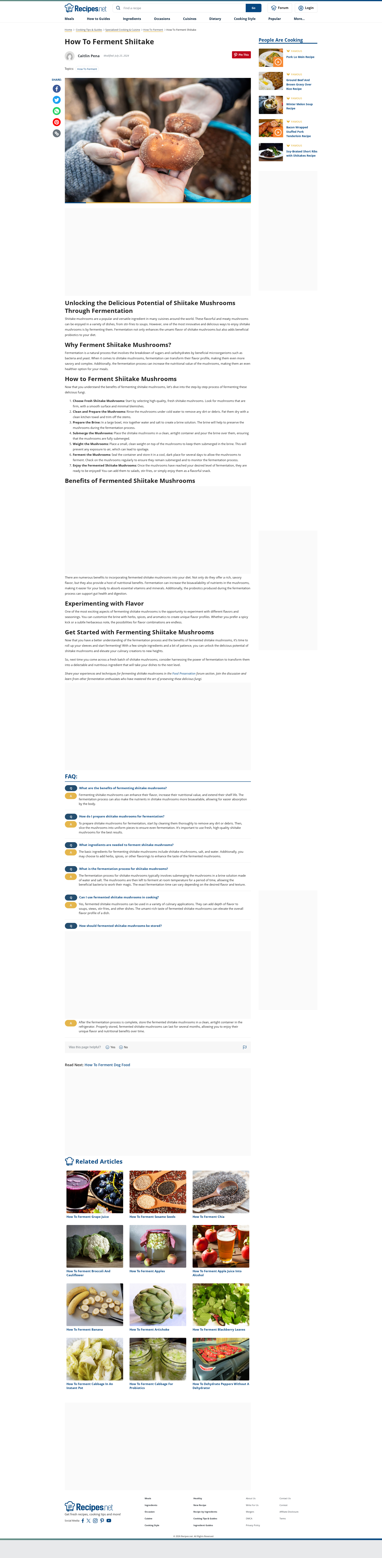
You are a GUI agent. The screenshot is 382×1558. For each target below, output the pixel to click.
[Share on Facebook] (57, 89)
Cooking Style (152, 1525)
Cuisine (148, 1518)
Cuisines (189, 19)
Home (68, 29)
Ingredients (132, 19)
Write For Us (252, 1505)
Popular (274, 19)
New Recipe (199, 1505)
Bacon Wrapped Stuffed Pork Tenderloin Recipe (298, 131)
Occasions (162, 19)
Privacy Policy (253, 1525)
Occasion (150, 1511)
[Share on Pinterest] (241, 54)
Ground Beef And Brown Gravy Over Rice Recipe (298, 84)
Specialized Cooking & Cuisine (122, 29)
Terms (283, 1518)
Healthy (197, 1498)
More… (299, 19)
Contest (283, 1505)
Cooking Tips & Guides (89, 29)
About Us (250, 1498)
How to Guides (98, 19)
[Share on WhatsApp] (57, 111)
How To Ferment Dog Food (107, 1064)
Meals (148, 1498)
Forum (282, 8)
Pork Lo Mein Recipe (300, 57)
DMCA (249, 1518)
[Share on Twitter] (57, 100)
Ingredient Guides (203, 1525)
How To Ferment (153, 29)
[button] (57, 134)
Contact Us (285, 1498)
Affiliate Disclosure (289, 1511)
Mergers (250, 1511)
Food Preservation (184, 673)
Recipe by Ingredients (205, 1511)
